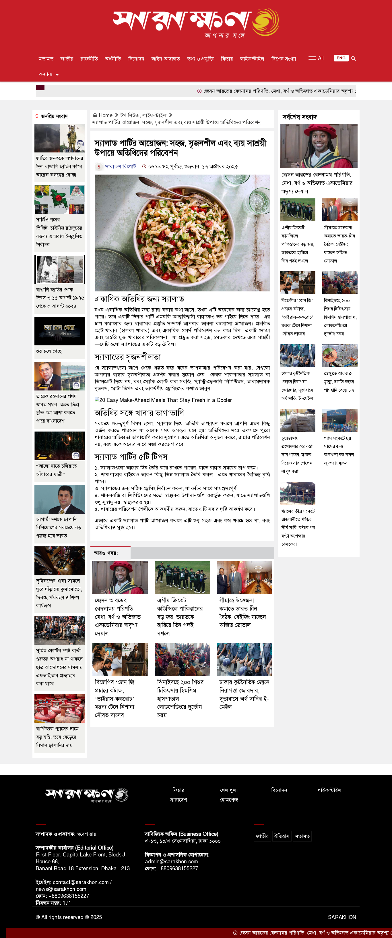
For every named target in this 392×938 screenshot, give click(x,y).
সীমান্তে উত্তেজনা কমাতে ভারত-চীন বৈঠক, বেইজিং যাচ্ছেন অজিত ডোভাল (339, 244)
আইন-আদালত (166, 59)
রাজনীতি (89, 59)
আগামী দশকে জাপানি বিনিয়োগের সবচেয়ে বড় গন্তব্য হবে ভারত (58, 528)
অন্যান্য (46, 74)
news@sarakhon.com (61, 889)
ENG (341, 58)
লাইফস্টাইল (252, 59)
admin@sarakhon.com (171, 861)
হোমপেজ (229, 800)
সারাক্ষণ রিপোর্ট (120, 166)
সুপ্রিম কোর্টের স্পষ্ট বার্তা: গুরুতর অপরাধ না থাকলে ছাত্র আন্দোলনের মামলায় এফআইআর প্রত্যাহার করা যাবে (59, 667)
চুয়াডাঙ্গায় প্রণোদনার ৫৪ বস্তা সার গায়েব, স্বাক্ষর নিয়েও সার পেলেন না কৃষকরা (297, 455)
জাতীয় (67, 59)
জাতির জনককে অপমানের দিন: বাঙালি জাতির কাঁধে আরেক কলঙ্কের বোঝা (59, 166)
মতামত (46, 59)
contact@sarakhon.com (81, 882)
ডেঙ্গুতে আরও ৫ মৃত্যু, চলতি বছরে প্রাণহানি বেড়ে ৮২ (339, 382)
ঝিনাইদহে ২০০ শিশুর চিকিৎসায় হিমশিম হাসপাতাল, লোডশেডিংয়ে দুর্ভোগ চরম (340, 317)
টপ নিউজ (130, 115)
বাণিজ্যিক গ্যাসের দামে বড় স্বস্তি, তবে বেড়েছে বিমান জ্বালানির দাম (57, 737)
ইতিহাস (282, 836)
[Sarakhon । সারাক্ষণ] (196, 24)
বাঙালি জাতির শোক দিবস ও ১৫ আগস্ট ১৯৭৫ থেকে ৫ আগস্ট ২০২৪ (60, 298)
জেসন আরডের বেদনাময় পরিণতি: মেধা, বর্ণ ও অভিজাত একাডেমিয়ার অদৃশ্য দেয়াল (254, 91)
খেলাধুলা (229, 790)
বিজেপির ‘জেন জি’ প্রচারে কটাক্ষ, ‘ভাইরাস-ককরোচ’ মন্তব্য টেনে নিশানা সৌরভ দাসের (115, 699)
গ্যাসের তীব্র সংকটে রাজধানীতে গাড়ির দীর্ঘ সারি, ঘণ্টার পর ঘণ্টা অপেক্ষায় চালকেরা (298, 527)
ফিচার (227, 59)
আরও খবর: (106, 553)
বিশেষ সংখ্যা (283, 59)
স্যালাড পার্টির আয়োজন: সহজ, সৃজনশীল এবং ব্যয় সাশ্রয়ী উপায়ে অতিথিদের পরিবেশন (176, 122)
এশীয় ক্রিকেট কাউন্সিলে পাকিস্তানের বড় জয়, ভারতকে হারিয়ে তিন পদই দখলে (180, 617)
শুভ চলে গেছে (49, 351)
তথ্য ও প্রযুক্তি (200, 59)
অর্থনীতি (113, 59)
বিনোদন (136, 59)
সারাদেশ (178, 800)
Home (106, 115)
